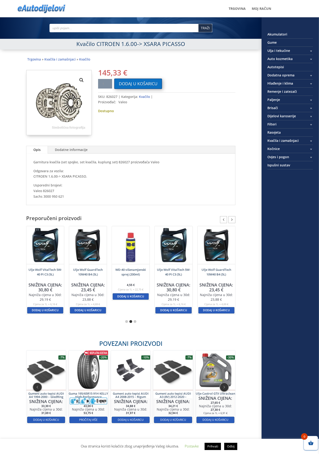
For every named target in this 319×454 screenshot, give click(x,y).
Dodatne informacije (71, 149)
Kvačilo (84, 59)
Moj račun (261, 9)
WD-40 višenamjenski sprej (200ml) (130, 272)
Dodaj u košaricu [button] (45, 310)
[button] (81, 80)
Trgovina (237, 9)
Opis (37, 149)
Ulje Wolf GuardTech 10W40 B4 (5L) (88, 272)
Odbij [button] (230, 446)
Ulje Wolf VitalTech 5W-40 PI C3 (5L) (45, 272)
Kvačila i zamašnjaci (60, 59)
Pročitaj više (88, 420)
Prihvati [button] (212, 446)
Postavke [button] (192, 446)
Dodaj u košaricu (138, 83)
